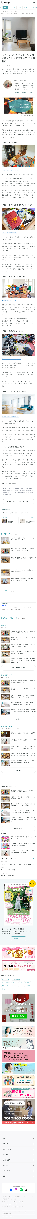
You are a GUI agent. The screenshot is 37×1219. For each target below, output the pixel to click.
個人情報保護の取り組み (15, 1207)
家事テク (5, 1144)
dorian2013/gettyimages (9, 300)
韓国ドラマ (27, 982)
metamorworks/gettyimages (10, 416)
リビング (25, 513)
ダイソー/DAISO (16, 979)
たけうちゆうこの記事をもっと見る (18, 502)
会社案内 (4, 1207)
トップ (2, 11)
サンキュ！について (7, 1202)
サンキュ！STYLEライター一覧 (9, 1204)
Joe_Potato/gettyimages (9, 232)
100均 (19, 7)
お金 (4, 1138)
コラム (19, 513)
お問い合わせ (5, 1197)
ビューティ (12, 7)
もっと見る (18, 719)
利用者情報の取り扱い (7, 1199)
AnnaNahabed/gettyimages (10, 170)
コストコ (14, 986)
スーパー (26, 7)
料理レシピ (6, 1171)
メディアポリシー (27, 1197)
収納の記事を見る (19, 828)
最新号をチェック (19, 939)
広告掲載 (13, 1197)
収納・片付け (9, 11)
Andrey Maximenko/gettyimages (11, 359)
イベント (21, 986)
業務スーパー (5, 986)
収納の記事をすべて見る (18, 668)
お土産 (4, 989)
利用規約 (19, 1197)
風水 (20, 982)
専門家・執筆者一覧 (18, 1202)
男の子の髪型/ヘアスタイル (9, 982)
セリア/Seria (5, 979)
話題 (4, 1176)
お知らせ (16, 1199)
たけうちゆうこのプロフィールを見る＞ (23, 94)
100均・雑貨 (6, 1160)
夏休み (28, 986)
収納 (5, 7)
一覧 (33, 858)
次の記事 (32, 517)
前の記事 (5, 517)
